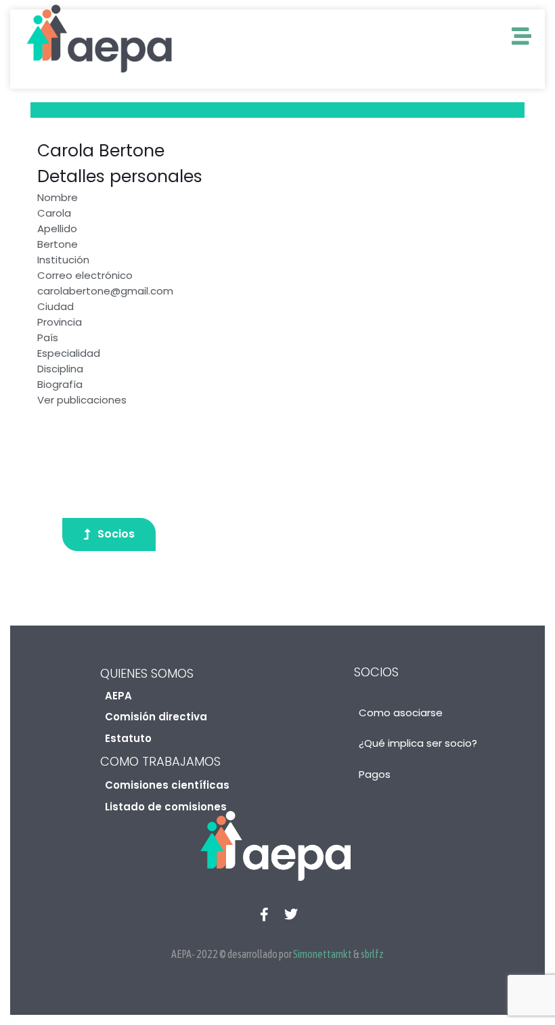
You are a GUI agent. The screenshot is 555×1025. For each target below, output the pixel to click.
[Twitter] (291, 914)
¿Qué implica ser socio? (418, 743)
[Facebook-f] (264, 914)
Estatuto (128, 738)
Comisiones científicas (167, 785)
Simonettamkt (322, 954)
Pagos (375, 774)
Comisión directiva (156, 717)
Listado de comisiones (166, 807)
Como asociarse (401, 712)
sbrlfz (372, 954)
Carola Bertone (100, 150)
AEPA (118, 696)
